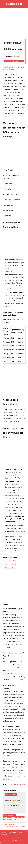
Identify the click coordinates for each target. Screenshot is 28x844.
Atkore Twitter (10, 568)
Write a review (14, 61)
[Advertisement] (14, 22)
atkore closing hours (9, 815)
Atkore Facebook (10, 564)
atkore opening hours (10, 819)
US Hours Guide (14, 4)
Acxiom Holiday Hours (10, 824)
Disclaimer (16, 841)
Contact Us (9, 841)
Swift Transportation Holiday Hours (15, 826)
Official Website (10, 560)
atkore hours (20, 817)
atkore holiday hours (9, 817)
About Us (2, 841)
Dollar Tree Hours (18, 784)
